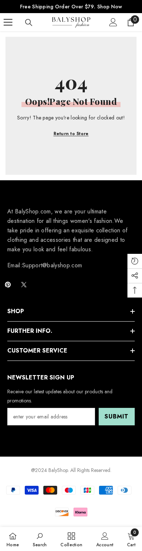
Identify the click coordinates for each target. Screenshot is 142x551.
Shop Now (109, 6)
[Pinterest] (8, 284)
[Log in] (113, 22)
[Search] (28, 22)
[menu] (8, 22)
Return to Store (71, 133)
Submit (116, 416)
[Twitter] (24, 284)
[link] (40, 539)
